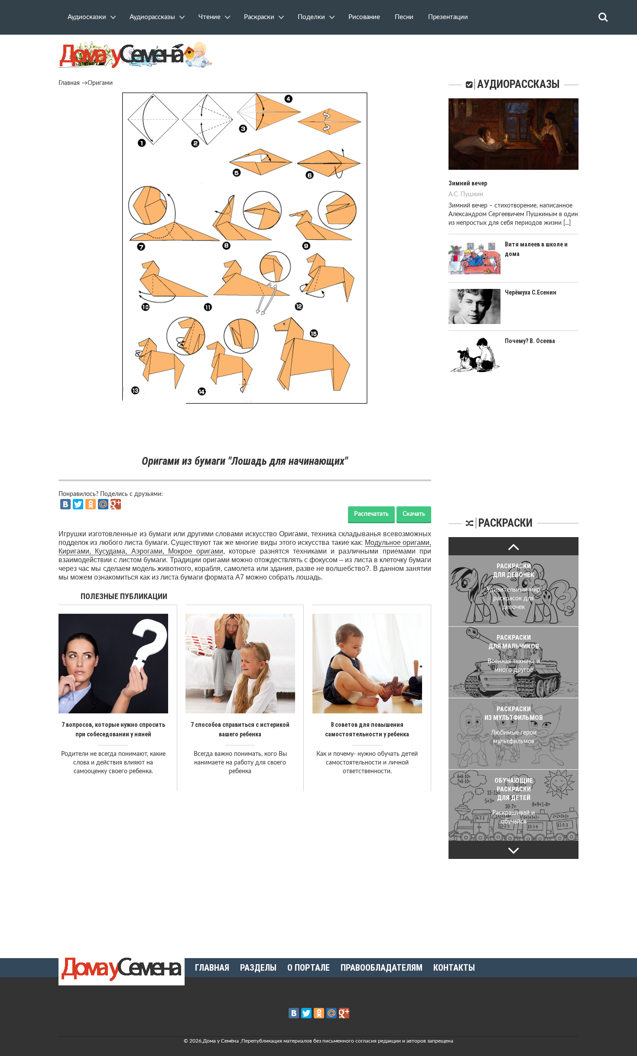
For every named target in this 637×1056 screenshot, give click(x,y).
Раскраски (259, 17)
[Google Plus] (115, 504)
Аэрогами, (149, 551)
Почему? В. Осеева (530, 340)
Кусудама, (113, 551)
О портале (308, 967)
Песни (404, 17)
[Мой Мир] (103, 504)
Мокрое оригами (195, 551)
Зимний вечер (467, 183)
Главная (69, 83)
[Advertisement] (244, 429)
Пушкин (472, 194)
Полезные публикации (124, 596)
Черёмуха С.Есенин (530, 292)
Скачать (414, 514)
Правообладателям (381, 967)
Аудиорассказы (152, 17)
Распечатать (371, 514)
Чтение (209, 17)
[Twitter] (78, 504)
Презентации (448, 17)
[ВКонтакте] (65, 504)
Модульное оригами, (398, 542)
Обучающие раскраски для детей (513, 789)
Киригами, (76, 551)
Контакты (454, 967)
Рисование (364, 17)
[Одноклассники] (90, 504)
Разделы (258, 967)
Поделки (311, 17)
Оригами (100, 83)
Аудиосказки (87, 17)
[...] (567, 223)
